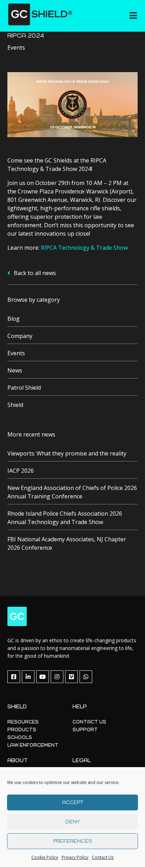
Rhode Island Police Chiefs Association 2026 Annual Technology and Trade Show (64, 518)
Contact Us (103, 857)
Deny (72, 821)
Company (19, 336)
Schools (19, 737)
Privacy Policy (75, 857)
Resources (23, 722)
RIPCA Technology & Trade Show (84, 247)
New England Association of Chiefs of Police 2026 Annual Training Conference (72, 492)
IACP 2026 (20, 470)
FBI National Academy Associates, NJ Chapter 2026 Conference (66, 543)
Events (16, 353)
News (14, 370)
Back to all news (34, 273)
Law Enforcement (32, 745)
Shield (15, 405)
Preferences (72, 841)
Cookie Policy (44, 857)
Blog (13, 319)
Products (21, 729)
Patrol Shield (24, 387)
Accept (72, 802)
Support (85, 729)
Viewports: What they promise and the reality (66, 453)
